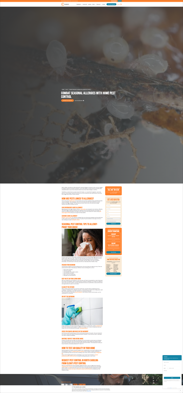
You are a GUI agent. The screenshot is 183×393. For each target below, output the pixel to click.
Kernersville (115, 268)
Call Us (118, 4)
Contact (103, 4)
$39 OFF (113, 243)
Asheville (115, 271)
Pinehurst (108, 264)
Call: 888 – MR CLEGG (113, 190)
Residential (79, 4)
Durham (108, 270)
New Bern (115, 267)
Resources (98, 4)
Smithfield (115, 265)
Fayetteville (115, 269)
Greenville (108, 269)
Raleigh (107, 267)
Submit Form (113, 223)
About (93, 4)
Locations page (114, 192)
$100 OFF (113, 234)
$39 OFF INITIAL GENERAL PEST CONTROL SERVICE (113, 245)
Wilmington (115, 264)
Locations (89, 4)
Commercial (85, 4)
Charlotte (108, 271)
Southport (108, 265)
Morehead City (109, 268)
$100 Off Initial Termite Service (113, 236)
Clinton (114, 270)
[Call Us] (121, 4)
